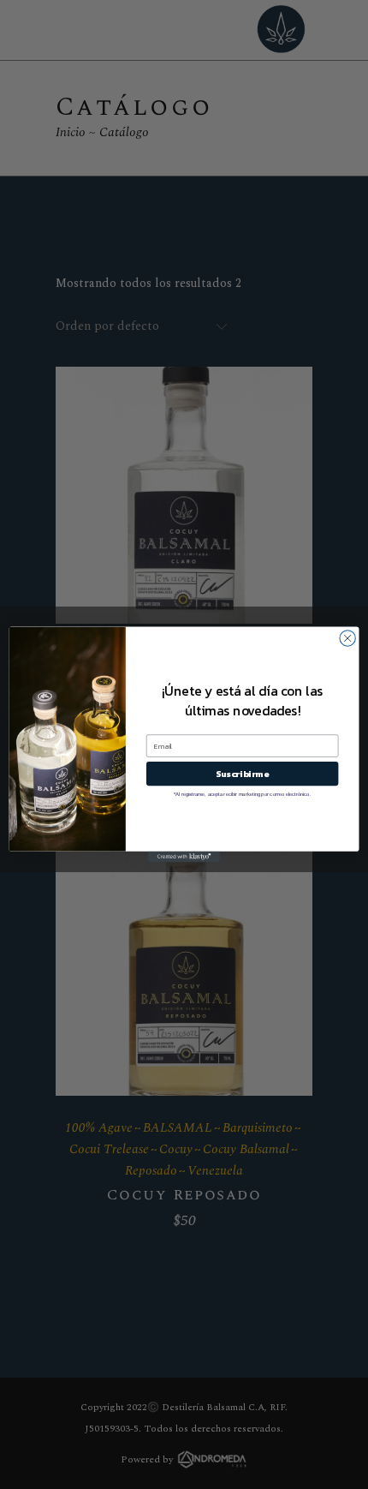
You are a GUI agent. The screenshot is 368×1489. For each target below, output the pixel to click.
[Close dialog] (347, 638)
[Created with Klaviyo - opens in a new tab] (184, 857)
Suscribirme (242, 773)
